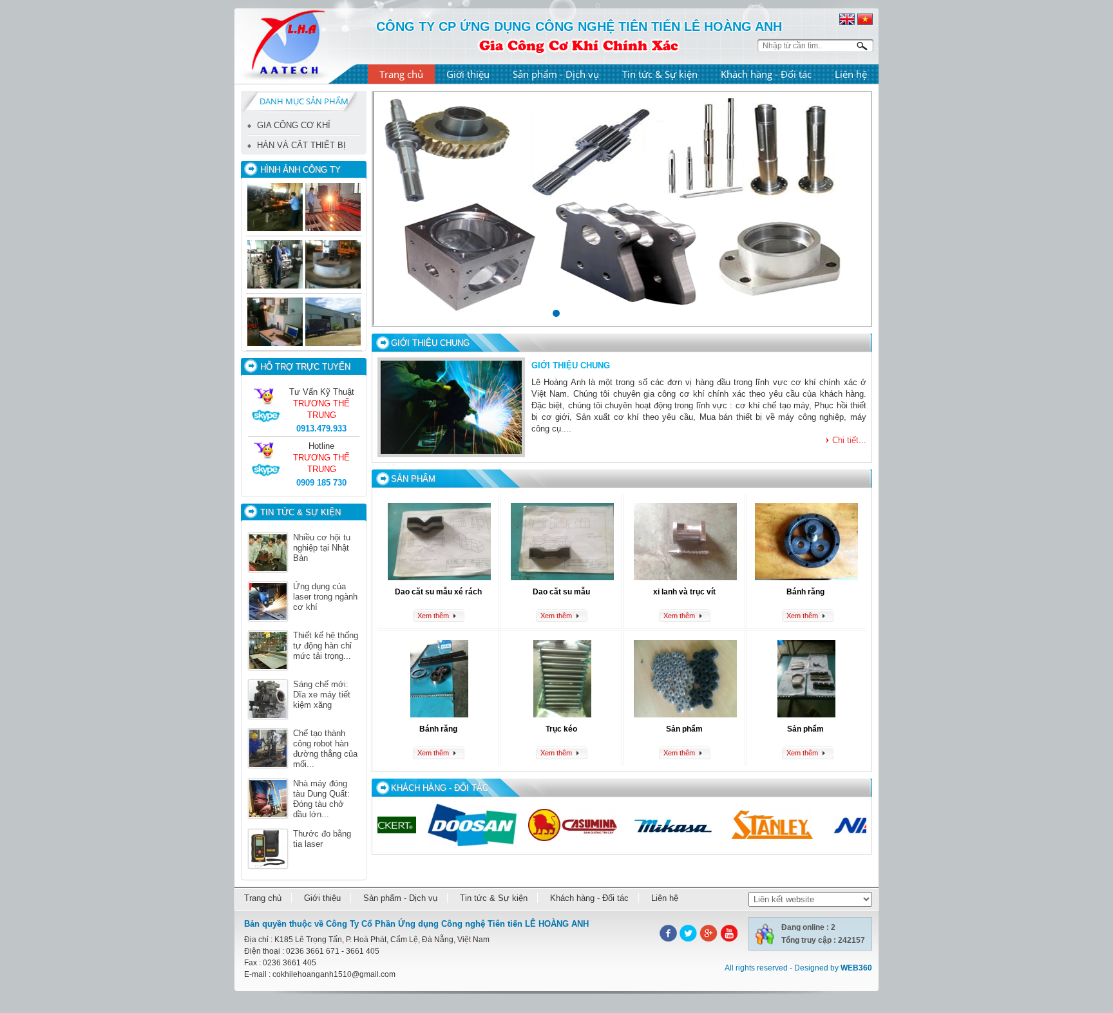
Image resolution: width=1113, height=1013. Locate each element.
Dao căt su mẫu (561, 591)
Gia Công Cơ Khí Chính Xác (578, 44)
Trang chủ (401, 74)
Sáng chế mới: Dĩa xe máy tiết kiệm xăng (321, 694)
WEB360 (856, 967)
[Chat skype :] (266, 421)
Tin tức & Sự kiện (660, 74)
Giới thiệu (468, 74)
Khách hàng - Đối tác (766, 74)
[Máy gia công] (275, 208)
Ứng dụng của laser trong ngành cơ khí (325, 597)
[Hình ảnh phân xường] (275, 323)
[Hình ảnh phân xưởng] (275, 265)
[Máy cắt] (333, 208)
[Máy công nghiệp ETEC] (333, 265)
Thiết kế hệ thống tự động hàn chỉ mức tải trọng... (325, 645)
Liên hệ (851, 74)
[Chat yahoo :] (266, 403)
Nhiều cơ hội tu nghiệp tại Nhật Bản (321, 548)
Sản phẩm (684, 729)
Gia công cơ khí (293, 125)
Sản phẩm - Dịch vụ (556, 74)
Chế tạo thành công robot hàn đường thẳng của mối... (325, 748)
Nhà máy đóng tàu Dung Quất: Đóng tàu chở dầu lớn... (321, 799)
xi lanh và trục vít (684, 591)
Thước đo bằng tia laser (322, 839)
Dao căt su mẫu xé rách (438, 591)
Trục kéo (561, 729)
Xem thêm (433, 616)
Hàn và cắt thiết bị (301, 145)
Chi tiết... (849, 440)
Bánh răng (805, 591)
